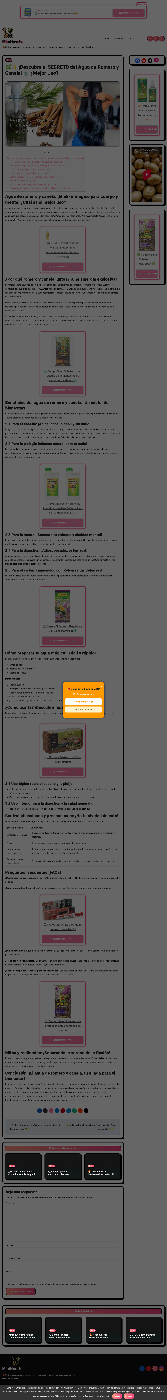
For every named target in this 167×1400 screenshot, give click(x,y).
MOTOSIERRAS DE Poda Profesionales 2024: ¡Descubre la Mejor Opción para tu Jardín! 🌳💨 (143, 1339)
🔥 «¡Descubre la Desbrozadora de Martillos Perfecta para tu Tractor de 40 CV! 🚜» (102, 1176)
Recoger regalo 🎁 (83, 701)
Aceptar (117, 1396)
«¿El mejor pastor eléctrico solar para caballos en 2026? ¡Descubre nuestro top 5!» (62, 1176)
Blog (12, 1166)
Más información (103, 1396)
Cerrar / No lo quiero (83, 709)
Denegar (129, 1396)
